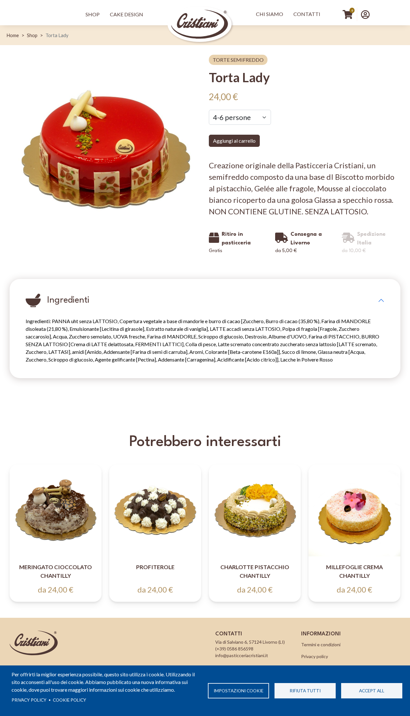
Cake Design (126, 14)
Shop (93, 14)
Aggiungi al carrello (234, 141)
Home (12, 35)
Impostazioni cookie (238, 690)
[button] (365, 14)
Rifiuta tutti (305, 690)
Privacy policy (29, 700)
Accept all (371, 690)
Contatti (306, 14)
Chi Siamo (269, 14)
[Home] (199, 14)
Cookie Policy (69, 700)
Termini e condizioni (320, 644)
